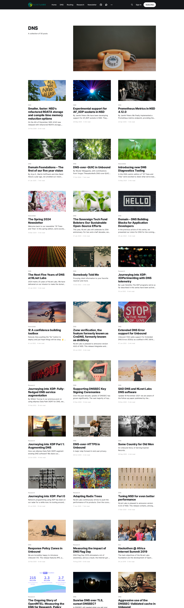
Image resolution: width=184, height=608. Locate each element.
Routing (70, 5)
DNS (61, 5)
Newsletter (92, 5)
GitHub (101, 5)
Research (80, 5)
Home (54, 5)
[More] (111, 4)
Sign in (138, 5)
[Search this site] (132, 4)
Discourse (106, 5)
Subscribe (150, 5)
